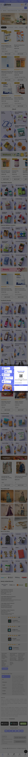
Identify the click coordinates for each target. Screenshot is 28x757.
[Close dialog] (27, 366)
